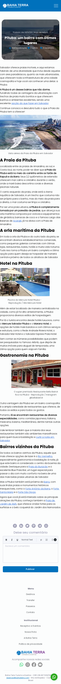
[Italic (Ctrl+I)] (12, 540)
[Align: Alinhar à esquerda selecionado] (41, 540)
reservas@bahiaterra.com (17, 678)
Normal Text (27, 539)
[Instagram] (27, 664)
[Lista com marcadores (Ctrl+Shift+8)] (52, 540)
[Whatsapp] (21, 664)
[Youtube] (40, 664)
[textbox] (30, 552)
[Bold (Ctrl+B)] (6, 540)
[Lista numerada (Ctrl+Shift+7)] (47, 540)
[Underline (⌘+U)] (17, 540)
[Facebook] (34, 664)
